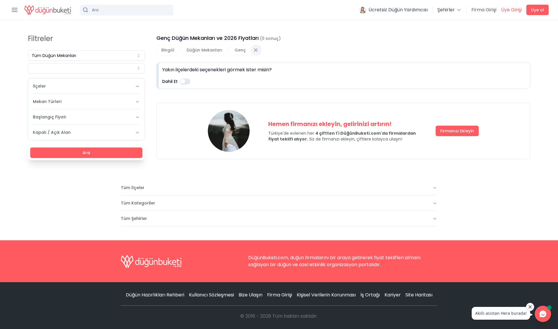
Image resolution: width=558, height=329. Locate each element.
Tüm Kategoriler (138, 203)
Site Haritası (418, 294)
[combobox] (86, 55)
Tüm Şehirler (134, 218)
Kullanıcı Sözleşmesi (211, 294)
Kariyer (392, 294)
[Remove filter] (256, 50)
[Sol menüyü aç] (14, 10)
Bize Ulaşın (250, 294)
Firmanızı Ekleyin (457, 131)
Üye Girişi (511, 9)
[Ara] (126, 10)
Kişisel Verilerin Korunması (326, 294)
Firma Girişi (483, 9)
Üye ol (537, 10)
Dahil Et (170, 81)
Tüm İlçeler (132, 188)
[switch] (185, 81)
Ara (86, 153)
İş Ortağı (370, 294)
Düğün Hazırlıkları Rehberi (155, 294)
